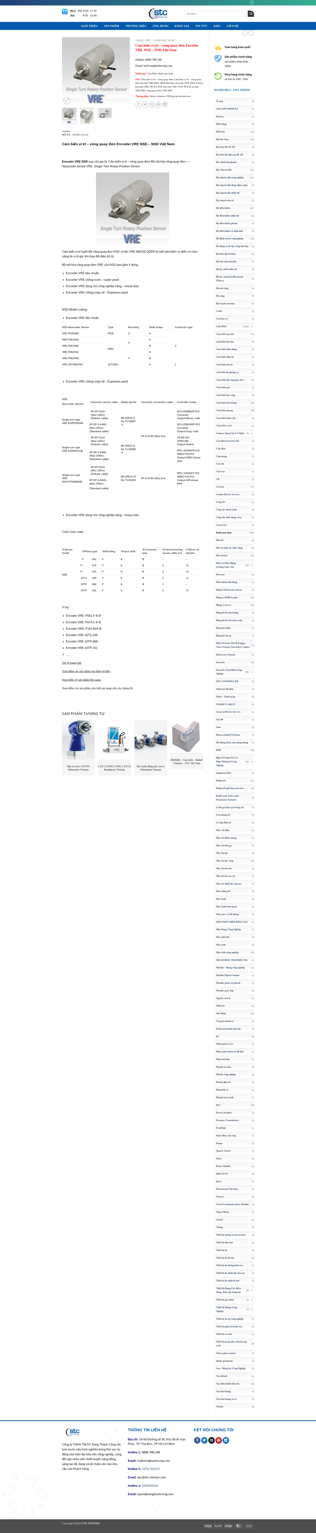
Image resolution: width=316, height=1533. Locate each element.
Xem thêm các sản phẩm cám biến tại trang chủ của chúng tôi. (97, 688)
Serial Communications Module (232, 1204)
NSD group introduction (179, 96)
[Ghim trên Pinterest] (158, 105)
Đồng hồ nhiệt (223, 628)
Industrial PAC (224, 773)
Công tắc (220, 502)
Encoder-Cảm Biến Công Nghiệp (229, 672)
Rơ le (218, 1181)
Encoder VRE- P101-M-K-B (177, 86)
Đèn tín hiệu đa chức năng (229, 547)
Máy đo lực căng (224, 860)
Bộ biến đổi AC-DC (226, 147)
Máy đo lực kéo (224, 868)
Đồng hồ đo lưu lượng (227, 612)
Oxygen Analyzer (225, 1021)
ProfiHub (221, 1128)
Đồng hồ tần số (223, 635)
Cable (219, 311)
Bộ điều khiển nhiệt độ (227, 215)
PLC (218, 1105)
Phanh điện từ (223, 1082)
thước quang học (224, 1360)
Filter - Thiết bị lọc (226, 696)
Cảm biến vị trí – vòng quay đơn (157, 79)
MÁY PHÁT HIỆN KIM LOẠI (231, 921)
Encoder (220, 662)
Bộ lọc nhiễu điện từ (226, 269)
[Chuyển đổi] (252, 326)
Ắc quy (219, 101)
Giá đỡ (219, 719)
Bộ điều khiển (223, 208)
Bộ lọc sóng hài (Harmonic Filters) (230, 278)
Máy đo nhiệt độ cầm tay (229, 883)
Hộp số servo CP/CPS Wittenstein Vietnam (78, 768)
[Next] (124, 71)
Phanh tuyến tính (225, 1097)
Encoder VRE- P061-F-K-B (189, 83)
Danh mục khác (224, 532)
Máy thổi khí (222, 937)
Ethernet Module (225, 689)
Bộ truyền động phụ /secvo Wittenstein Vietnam (151, 768)
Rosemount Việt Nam (227, 1189)
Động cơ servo (223, 605)
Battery (220, 116)
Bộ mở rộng (222, 288)
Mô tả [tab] (66, 135)
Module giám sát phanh (228, 983)
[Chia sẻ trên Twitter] (145, 105)
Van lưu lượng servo (226, 1399)
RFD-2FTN (222, 1173)
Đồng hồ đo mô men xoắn (229, 620)
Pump (219, 1143)
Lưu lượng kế (223, 814)
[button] (66, 100)
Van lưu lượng (223, 1391)
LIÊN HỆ (233, 25)
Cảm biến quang (224, 410)
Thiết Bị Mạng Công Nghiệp (226, 1309)
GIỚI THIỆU (89, 25)
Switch (219, 1219)
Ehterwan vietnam (225, 654)
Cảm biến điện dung (226, 349)
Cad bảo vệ (222, 318)
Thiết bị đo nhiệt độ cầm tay (230, 1273)
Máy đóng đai (223, 891)
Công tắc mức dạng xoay (229, 517)
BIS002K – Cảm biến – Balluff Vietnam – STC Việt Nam (187, 762)
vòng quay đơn (153, 90)
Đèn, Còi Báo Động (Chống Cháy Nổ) (226, 565)
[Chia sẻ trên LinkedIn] (165, 105)
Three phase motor (226, 1353)
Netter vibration (157, 96)
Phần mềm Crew (224, 1044)
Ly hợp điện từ (223, 822)
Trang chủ (142, 40)
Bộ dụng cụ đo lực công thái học (232, 246)
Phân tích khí (223, 1059)
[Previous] (68, 71)
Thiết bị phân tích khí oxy (229, 1326)
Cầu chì (220, 463)
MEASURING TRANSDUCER (231, 960)
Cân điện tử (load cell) (227, 441)
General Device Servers (228, 711)
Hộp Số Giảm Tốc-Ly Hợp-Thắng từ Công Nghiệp (227, 761)
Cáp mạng (221, 456)
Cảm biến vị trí (224, 425)
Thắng (219, 1227)
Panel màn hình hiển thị (228, 1028)
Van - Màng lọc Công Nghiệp (231, 1368)
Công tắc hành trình (226, 509)
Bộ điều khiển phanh (226, 223)
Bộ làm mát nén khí (226, 261)
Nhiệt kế (220, 1005)
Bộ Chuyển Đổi (224, 169)
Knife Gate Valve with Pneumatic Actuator (227, 797)
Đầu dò (219, 540)
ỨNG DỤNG (160, 25)
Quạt (218, 1158)
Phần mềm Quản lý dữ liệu (230, 1051)
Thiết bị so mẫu (224, 1334)
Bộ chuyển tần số (225, 200)
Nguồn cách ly (223, 998)
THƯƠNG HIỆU (135, 25)
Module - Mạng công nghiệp (230, 967)
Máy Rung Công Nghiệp (228, 929)
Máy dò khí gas (224, 845)
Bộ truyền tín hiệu (225, 303)
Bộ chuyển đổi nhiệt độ (228, 192)
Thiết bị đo (221, 1250)
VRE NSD (167, 90)
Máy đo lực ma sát (225, 876)
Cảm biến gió (223, 387)
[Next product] (244, 33)
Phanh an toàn (223, 1067)
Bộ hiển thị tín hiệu (226, 253)
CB (217, 479)
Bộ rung (220, 295)
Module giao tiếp (225, 990)
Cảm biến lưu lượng (226, 402)
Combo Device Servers (228, 494)
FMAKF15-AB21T (226, 704)
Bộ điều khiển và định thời (229, 231)
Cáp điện (220, 448)
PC (217, 1036)
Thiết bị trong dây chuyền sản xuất (231, 1343)
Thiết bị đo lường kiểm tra (229, 1265)
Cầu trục (220, 471)
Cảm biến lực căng (225, 395)
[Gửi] (251, 14)
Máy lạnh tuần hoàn (226, 906)
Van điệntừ (221, 1376)
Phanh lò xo (222, 1089)
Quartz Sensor (223, 1150)
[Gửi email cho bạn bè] (152, 105)
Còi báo (220, 486)
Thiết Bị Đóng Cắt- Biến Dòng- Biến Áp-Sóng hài (228, 1290)
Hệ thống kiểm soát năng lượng (232, 742)
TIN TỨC (201, 25)
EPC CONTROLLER (227, 681)
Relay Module (223, 1166)
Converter (221, 525)
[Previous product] (251, 33)
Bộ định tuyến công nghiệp (229, 238)
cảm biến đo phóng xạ (227, 372)
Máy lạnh (221, 898)
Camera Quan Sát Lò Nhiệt (230, 433)
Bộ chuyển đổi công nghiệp (230, 177)
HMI (218, 750)
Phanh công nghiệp (226, 1074)
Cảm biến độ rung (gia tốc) (230, 380)
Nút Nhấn (221, 1013)
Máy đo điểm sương (226, 837)
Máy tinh (220, 944)
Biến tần (220, 131)
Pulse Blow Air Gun (226, 1135)
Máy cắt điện (223, 830)
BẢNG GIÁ (182, 25)
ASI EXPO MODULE (227, 108)
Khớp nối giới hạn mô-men (230, 788)
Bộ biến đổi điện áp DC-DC (230, 154)
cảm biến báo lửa (225, 341)
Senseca (220, 1196)
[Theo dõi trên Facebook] (252, 3)
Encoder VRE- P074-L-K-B (148, 86)
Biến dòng (221, 124)
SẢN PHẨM (111, 25)
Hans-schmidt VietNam (228, 734)
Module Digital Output (227, 975)
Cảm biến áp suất (225, 334)
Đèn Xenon (221, 555)
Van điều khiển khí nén (227, 1383)
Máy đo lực (222, 853)
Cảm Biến (221, 326)
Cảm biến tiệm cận (225, 418)
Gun (218, 727)
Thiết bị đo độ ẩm (225, 1257)
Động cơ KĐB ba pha (227, 597)
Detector (220, 574)
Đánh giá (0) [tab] (80, 135)
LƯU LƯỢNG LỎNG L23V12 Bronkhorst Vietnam (114, 768)
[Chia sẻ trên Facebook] (139, 105)
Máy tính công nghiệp (227, 952)
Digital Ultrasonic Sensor (229, 589)
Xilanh (219, 1406)
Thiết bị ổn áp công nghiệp (229, 1318)
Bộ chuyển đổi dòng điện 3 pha (232, 185)
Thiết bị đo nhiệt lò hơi (227, 1280)
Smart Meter (222, 1212)
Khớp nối (221, 780)
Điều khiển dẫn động (226, 582)
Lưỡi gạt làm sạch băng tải (230, 807)
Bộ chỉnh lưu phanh (226, 162)
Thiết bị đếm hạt (224, 1242)
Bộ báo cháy (222, 139)
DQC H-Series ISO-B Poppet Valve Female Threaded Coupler (233, 645)
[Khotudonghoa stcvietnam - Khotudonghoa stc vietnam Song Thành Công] (158, 13)
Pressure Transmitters (227, 1120)
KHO (217, 25)
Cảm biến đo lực (224, 364)
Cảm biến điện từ (225, 356)
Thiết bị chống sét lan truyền (230, 1234)
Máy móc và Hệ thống (227, 914)
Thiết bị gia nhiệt (225, 1299)
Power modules (224, 1112)
